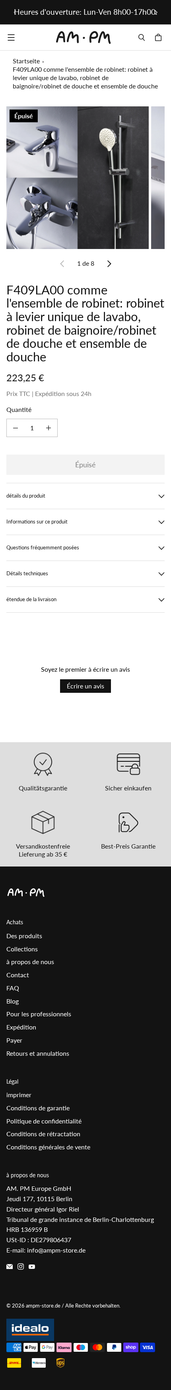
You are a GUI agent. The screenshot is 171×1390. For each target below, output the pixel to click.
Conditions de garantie (38, 1108)
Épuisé (85, 464)
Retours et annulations (37, 1053)
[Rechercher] (141, 37)
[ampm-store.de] (83, 37)
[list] (85, 177)
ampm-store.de (43, 1305)
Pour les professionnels (38, 1014)
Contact (17, 974)
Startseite (26, 61)
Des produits (24, 935)
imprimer (18, 1094)
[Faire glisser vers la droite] (155, 12)
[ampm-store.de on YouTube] (31, 1266)
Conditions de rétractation (43, 1133)
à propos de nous (30, 961)
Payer (14, 1040)
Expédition (21, 1027)
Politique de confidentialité (44, 1121)
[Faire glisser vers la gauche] (15, 12)
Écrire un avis (85, 686)
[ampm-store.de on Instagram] (20, 1266)
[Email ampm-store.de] (9, 1266)
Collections (22, 949)
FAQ (12, 988)
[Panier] (159, 37)
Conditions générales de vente (48, 1147)
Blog (12, 1001)
